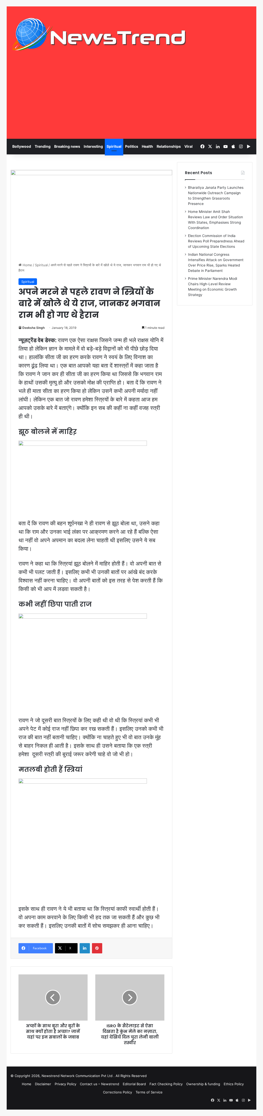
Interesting (93, 146)
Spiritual (114, 146)
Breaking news (67, 146)
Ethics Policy (234, 1084)
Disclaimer (43, 1084)
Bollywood (21, 146)
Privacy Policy (65, 1084)
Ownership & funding (203, 1084)
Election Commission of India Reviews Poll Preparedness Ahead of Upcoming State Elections (216, 241)
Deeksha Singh (33, 328)
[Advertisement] (132, 100)
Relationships (169, 146)
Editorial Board (134, 1084)
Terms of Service (149, 1092)
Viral (188, 146)
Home (27, 265)
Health (147, 146)
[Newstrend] (99, 34)
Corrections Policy (117, 1092)
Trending (43, 146)
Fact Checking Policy (166, 1084)
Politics (131, 146)
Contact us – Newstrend (99, 1084)
